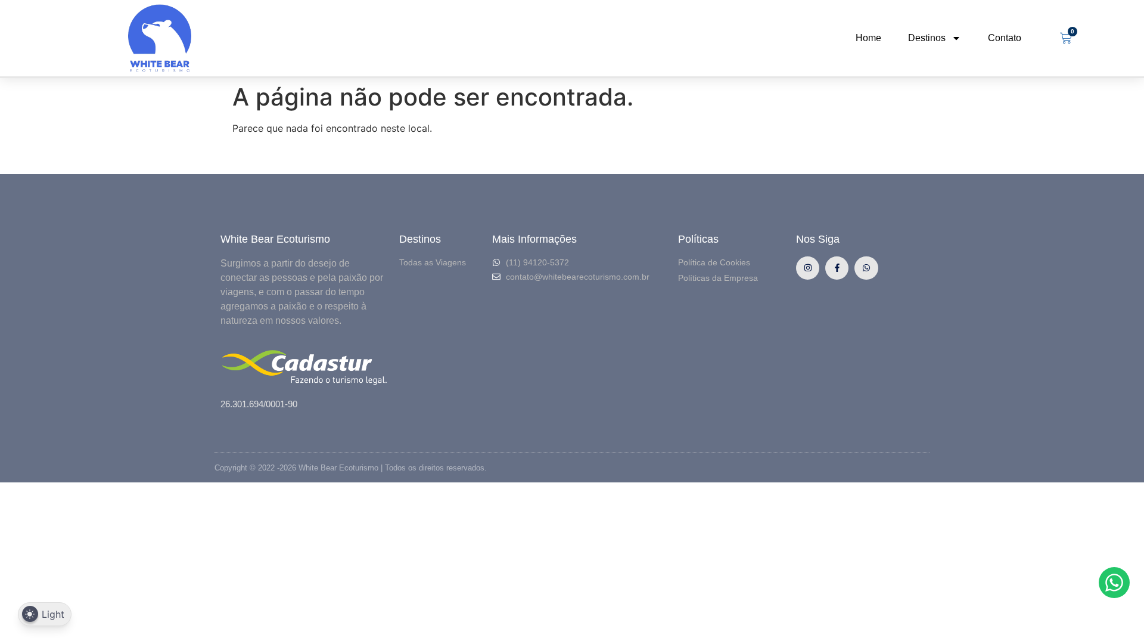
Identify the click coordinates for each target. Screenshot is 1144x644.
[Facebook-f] (836, 268)
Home (868, 38)
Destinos (927, 38)
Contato (1004, 38)
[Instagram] (807, 268)
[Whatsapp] (866, 268)
